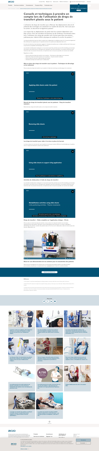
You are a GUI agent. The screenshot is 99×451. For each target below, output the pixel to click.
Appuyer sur (49, 436)
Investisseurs (49, 434)
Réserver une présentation (49, 272)
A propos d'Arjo (42, 1)
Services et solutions (39, 436)
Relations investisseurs (64, 1)
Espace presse (55, 1)
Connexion (89, 1)
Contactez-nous (48, 5)
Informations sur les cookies (26, 446)
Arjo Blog (17, 8)
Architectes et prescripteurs (62, 435)
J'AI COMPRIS (78, 10)
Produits (36, 434)
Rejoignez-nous (49, 1)
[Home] (11, 2)
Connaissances (13, 8)
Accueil (9, 8)
